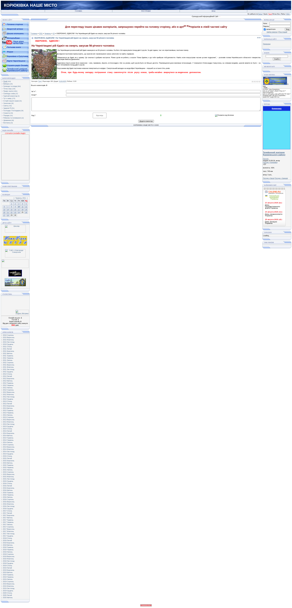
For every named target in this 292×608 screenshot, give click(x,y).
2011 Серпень (8, 362)
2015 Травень (8, 465)
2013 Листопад (8, 424)
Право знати (8, 91)
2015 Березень (8, 461)
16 (15, 209)
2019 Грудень (8, 591)
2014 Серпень (8, 445)
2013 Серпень (8, 417)
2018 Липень (8, 552)
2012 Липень (8, 388)
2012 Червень (8, 385)
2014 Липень (8, 442)
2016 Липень (8, 497)
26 (26, 212)
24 (19, 212)
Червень (47, 33)
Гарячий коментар (10, 96)
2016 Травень (8, 492)
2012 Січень (7, 374)
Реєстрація (283, 32)
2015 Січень (7, 456)
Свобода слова (9, 93)
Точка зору (7, 89)
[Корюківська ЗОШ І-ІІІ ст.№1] (15, 240)
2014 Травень (8, 438)
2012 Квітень (8, 381)
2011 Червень (8, 358)
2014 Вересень (8, 447)
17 (19, 209)
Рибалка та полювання (12, 118)
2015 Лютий (7, 458)
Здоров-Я (7, 108)
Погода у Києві (268, 178)
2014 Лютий (7, 431)
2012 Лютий (7, 376)
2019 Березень (8, 570)
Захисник (7, 103)
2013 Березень (8, 406)
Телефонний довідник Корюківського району (274, 153)
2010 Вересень (8, 337)
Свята (5, 106)
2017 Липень (8, 524)
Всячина (6, 123)
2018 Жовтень (8, 559)
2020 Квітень (8, 597)
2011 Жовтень (8, 367)
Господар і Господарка (12, 110)
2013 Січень (7, 401)
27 (4, 215)
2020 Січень (7, 593)
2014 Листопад (8, 451)
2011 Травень (8, 356)
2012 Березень (8, 378)
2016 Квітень (8, 490)
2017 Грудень (8, 536)
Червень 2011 (20, 198)
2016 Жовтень (8, 504)
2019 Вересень (8, 584)
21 (8, 212)
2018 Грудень (8, 563)
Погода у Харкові (281, 178)
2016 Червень (8, 495)
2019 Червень (8, 577)
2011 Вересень (8, 365)
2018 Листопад (8, 561)
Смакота (6, 113)
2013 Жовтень (8, 422)
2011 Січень (7, 346)
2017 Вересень (8, 529)
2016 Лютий (7, 486)
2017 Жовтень (8, 531)
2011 (41, 33)
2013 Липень (8, 415)
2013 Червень (8, 413)
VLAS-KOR (62, 81)
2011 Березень (8, 351)
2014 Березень (8, 433)
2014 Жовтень (8, 449)
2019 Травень (8, 575)
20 (4, 212)
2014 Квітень (8, 435)
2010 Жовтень (8, 340)
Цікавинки (7, 120)
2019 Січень (7, 565)
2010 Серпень (8, 335)
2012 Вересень (8, 392)
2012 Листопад (8, 397)
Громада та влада (10, 86)
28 (8, 215)
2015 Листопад (8, 479)
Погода (265, 159)
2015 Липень (8, 470)
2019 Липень (8, 579)
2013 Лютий (7, 404)
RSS (288, 14)
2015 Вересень (8, 474)
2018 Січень (7, 538)
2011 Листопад (8, 369)
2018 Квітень (8, 545)
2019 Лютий (7, 568)
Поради (6, 115)
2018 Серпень (8, 554)
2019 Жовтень (8, 586)
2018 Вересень (8, 556)
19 (26, 209)
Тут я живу (7, 98)
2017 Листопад (8, 534)
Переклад (266, 44)
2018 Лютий (7, 540)
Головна (34, 33)
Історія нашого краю (11, 101)
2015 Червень (8, 467)
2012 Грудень (8, 399)
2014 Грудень (8, 454)
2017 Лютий (7, 513)
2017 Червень (8, 522)
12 (26, 206)
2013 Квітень (8, 408)
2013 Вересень (8, 419)
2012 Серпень (8, 390)
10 (19, 206)
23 (15, 212)
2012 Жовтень (8, 394)
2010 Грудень (8, 344)
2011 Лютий (7, 349)
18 (22, 209)
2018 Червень (8, 550)
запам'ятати (270, 29)
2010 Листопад (8, 342)
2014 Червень (8, 440)
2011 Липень (7, 360)
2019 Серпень (8, 581)
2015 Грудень (8, 481)
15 (11, 209)
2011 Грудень (8, 372)
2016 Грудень (8, 508)
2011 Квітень (7, 353)
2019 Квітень (8, 572)
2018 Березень (8, 543)
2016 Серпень (8, 499)
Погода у (270, 162)
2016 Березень (8, 488)
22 (11, 212)
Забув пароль (272, 32)
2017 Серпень (8, 527)
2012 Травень (8, 383)
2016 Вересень (8, 502)
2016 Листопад (8, 506)
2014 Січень (7, 429)
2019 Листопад (8, 588)
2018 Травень (8, 547)
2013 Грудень (8, 426)
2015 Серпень (8, 472)
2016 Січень (7, 483)
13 (4, 209)
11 (22, 206)
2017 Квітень (8, 518)
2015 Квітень (8, 463)
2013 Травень (8, 410)
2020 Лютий (7, 595)
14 (8, 209)
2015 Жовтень (8, 477)
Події (5, 81)
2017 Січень (7, 511)
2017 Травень (8, 520)
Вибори (6, 84)
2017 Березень (8, 515)
